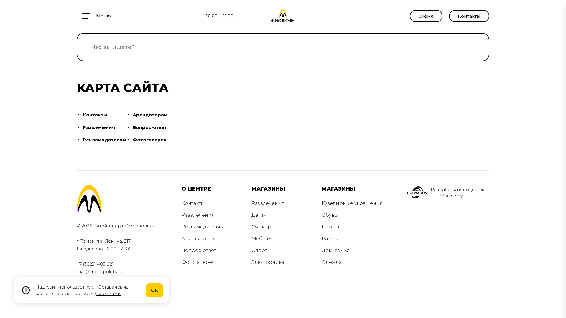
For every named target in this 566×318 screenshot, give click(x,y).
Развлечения (99, 127)
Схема (426, 16)
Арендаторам (150, 114)
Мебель (261, 238)
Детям (259, 215)
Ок (154, 290)
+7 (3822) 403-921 (95, 264)
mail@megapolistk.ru (99, 271)
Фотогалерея (150, 140)
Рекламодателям (104, 140)
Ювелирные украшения (352, 203)
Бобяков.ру (449, 195)
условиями (108, 293)
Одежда (332, 262)
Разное (331, 238)
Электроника (267, 262)
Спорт (259, 250)
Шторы (330, 227)
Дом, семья (336, 250)
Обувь (330, 215)
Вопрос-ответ (150, 127)
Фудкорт (262, 227)
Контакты (469, 16)
